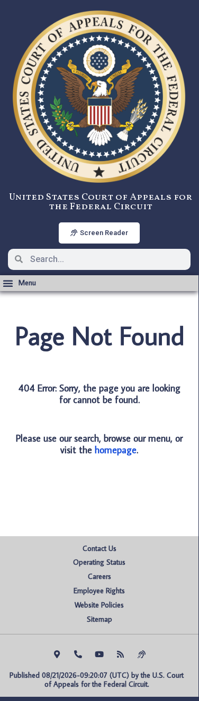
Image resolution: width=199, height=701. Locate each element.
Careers (99, 576)
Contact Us (99, 548)
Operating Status (99, 562)
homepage (116, 450)
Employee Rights (99, 590)
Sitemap (99, 619)
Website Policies (99, 605)
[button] (19, 283)
